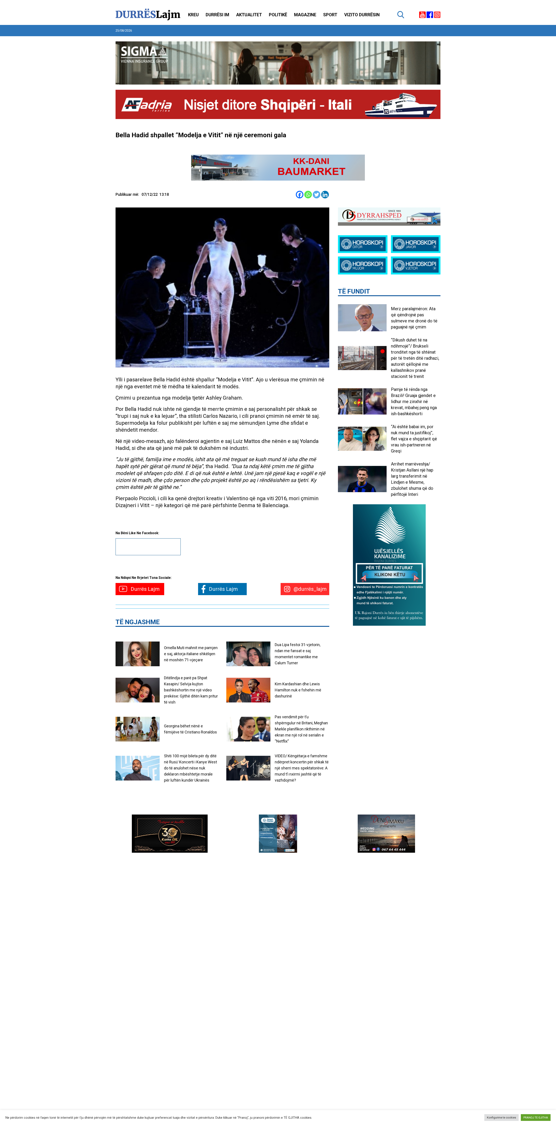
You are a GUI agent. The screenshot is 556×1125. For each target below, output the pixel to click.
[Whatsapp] (308, 194)
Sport (330, 14)
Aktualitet (249, 14)
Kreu (193, 14)
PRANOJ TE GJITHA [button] (535, 1117)
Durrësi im (217, 14)
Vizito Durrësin (362, 14)
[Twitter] (316, 194)
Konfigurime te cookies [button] (501, 1117)
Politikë (278, 14)
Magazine (305, 14)
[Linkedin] (325, 194)
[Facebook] (299, 194)
